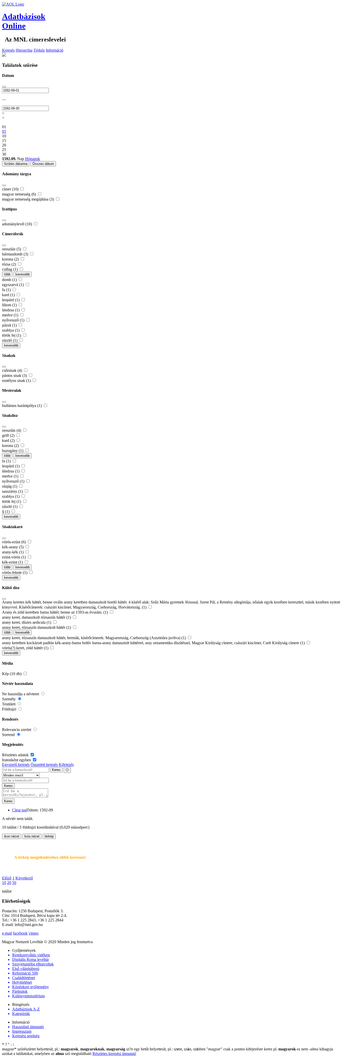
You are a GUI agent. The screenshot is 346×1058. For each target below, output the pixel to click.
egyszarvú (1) (13, 285)
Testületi (9, 704)
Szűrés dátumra (15, 164)
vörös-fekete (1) (15, 572)
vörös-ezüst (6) (14, 542)
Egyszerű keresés (16, 764)
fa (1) (7, 290)
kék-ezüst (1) (13, 562)
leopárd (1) (11, 300)
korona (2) (11, 259)
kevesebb (22, 274)
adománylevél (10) (17, 224)
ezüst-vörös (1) (14, 557)
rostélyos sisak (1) (17, 380)
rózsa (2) (9, 264)
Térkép (39, 50)
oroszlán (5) (12, 249)
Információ (54, 50)
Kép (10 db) (12, 674)
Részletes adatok (16, 755)
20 (9, 882)
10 (4, 882)
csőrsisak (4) (12, 370)
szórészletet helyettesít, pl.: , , (63, 1049)
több (7, 274)
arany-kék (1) (13, 552)
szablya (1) (11, 330)
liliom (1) (10, 305)
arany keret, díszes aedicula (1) (27, 622)
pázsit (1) (10, 325)
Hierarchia (24, 50)
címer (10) (11, 189)
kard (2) (9, 440)
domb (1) (10, 279)
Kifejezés (66, 764)
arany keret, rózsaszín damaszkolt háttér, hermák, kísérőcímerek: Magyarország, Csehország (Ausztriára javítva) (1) (94, 638)
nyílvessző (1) (13, 320)
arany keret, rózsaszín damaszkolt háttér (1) (37, 627)
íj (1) (6, 511)
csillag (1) (10, 269)
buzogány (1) (13, 450)
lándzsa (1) (11, 310)
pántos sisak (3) (15, 375)
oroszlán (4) (12, 430)
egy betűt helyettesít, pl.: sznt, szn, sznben (166, 1049)
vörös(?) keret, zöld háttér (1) (25, 648)
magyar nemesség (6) (19, 194)
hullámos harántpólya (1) (22, 405)
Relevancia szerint (17, 729)
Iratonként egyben (17, 760)
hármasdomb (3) (15, 254)
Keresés (8, 50)
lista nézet (32, 836)
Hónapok (32, 159)
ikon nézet (11, 836)
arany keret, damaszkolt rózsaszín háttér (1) (37, 617)
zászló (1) (10, 340)
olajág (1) (10, 486)
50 (14, 882)
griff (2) (8, 435)
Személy (9, 699)
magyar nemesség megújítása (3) (28, 199)
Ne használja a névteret (21, 694)
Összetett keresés (44, 764)
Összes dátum (43, 164)
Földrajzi (9, 709)
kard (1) (9, 295)
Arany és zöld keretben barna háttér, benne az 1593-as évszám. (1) (55, 612)
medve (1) (10, 315)
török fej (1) (12, 335)
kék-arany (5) (13, 547)
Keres (56, 770)
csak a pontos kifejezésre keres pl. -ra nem (257, 1049)
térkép (49, 836)
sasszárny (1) (13, 491)
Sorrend (9, 734)
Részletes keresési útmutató (114, 1053)
